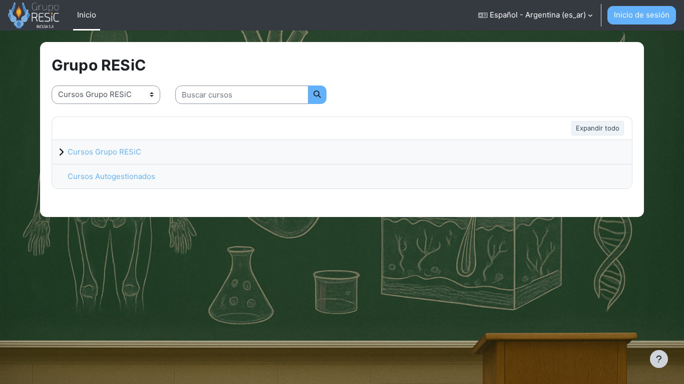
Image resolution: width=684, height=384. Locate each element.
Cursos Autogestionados (111, 176)
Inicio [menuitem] (86, 15)
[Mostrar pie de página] (659, 359)
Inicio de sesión (641, 15)
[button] (535, 15)
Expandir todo (597, 128)
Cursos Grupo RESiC (104, 151)
